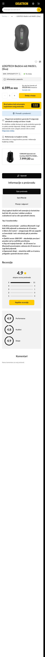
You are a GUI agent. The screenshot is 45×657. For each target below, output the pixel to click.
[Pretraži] (39, 9)
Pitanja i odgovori (21, 204)
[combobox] (21, 9)
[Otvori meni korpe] (38, 3)
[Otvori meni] (3, 3)
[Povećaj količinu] (14, 95)
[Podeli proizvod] (40, 61)
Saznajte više (26, 90)
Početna (4, 16)
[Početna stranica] (21, 3)
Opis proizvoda (21, 191)
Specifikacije (21, 198)
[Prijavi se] (33, 3)
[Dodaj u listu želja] (36, 61)
